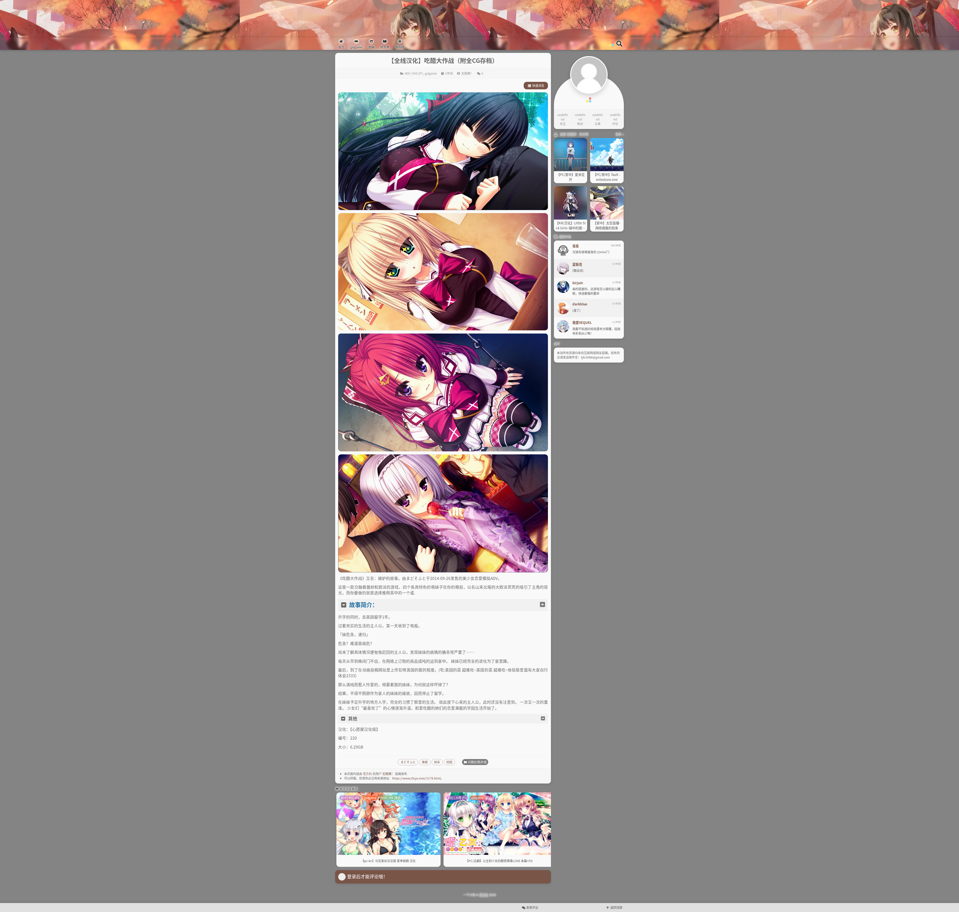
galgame (431, 73)
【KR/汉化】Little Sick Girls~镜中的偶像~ (570, 226)
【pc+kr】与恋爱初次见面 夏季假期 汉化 (388, 861)
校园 (449, 762)
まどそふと (408, 762)
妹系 (437, 762)
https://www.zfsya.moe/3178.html (416, 778)
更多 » (620, 134)
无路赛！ (388, 774)
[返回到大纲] (542, 605)
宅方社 (367, 774)
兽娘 (425, 762)
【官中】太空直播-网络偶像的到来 (606, 225)
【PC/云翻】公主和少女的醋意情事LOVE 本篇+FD (499, 861)
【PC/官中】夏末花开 (571, 177)
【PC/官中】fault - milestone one (606, 177)
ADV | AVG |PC (414, 73)
